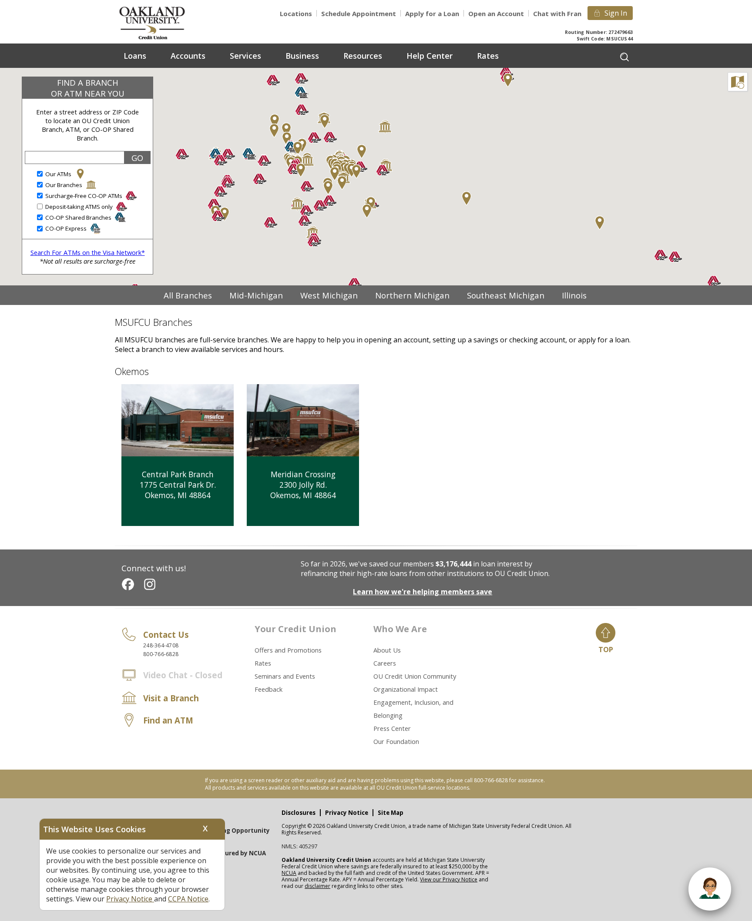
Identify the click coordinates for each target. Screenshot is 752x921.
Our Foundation (396, 741)
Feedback (268, 689)
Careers (384, 663)
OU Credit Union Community (414, 676)
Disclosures (299, 813)
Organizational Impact (405, 689)
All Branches (188, 295)
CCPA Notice (188, 899)
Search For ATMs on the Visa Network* (87, 252)
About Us (387, 650)
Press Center (392, 728)
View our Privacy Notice (448, 879)
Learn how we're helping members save (422, 591)
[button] (382, 170)
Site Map (390, 813)
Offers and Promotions (288, 650)
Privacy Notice (346, 813)
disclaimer (317, 886)
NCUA (289, 873)
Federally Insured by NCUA (227, 853)
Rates (263, 663)
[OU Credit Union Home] (158, 22)
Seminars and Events (285, 676)
